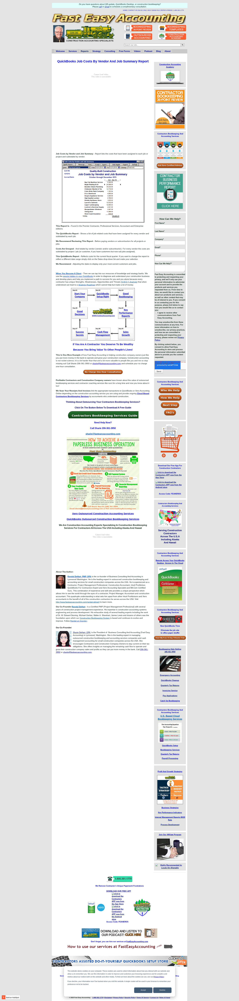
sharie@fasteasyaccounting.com (77, 652)
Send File (156, 10)
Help (149, 10)
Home (125, 10)
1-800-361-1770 (178, 10)
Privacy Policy (159, 977)
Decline (162, 990)
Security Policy (130, 997)
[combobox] (152, 45)
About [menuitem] (168, 51)
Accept (143, 990)
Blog (140, 10)
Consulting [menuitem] (109, 51)
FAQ (145, 10)
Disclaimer (108, 997)
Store (62, 976)
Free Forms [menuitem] (124, 51)
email (107, 7)
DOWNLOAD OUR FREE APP (118, 891)
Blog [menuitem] (158, 51)
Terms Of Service (143, 997)
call (100, 7)
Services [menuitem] (73, 51)
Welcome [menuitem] (60, 51)
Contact (154, 997)
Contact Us (132, 10)
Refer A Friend (166, 10)
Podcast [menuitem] (148, 51)
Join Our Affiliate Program (170, 835)
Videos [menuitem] (137, 51)
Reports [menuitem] (85, 51)
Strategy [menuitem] (96, 51)
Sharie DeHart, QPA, (82, 632)
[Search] (183, 45)
